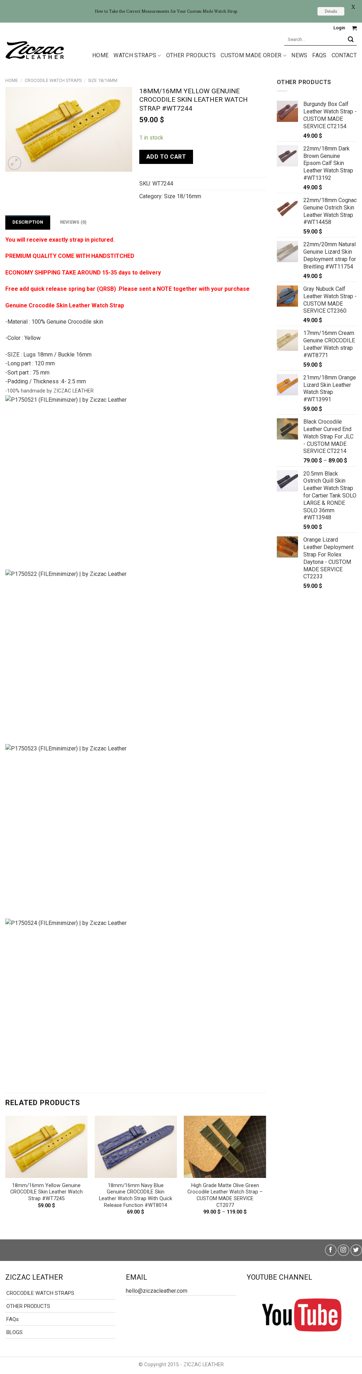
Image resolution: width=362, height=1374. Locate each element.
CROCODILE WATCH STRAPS (53, 80)
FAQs (319, 55)
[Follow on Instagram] (343, 1250)
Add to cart (166, 156)
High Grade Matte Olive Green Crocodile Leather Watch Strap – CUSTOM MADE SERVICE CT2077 (225, 1195)
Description (27, 222)
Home (11, 80)
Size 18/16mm (102, 80)
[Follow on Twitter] (356, 1250)
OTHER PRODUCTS (191, 55)
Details (331, 11)
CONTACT (344, 55)
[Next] (266, 1171)
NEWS (299, 55)
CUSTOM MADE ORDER (251, 55)
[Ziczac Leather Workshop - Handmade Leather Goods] (34, 49)
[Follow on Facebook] (331, 1250)
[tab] (27, 222)
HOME (100, 55)
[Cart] (354, 28)
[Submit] (351, 39)
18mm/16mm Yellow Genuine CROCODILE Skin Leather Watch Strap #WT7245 (46, 1192)
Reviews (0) (73, 222)
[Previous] (5, 1171)
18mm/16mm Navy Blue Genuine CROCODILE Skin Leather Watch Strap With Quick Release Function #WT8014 (135, 1195)
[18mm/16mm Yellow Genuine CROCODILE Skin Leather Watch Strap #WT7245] (46, 1147)
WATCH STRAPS (134, 55)
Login (339, 27)
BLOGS (14, 1332)
